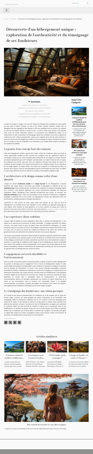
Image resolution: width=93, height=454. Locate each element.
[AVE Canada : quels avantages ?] (57, 346)
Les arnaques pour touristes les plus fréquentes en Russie (36, 358)
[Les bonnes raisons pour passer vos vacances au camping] (79, 172)
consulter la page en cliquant (56, 209)
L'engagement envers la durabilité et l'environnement (34, 114)
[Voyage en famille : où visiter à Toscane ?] (79, 346)
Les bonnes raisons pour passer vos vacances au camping (79, 181)
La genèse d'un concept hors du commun (34, 105)
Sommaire (35, 101)
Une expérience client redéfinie (34, 111)
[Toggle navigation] (6, 10)
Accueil (6, 19)
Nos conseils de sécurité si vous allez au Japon (79, 153)
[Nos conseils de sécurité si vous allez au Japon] (79, 143)
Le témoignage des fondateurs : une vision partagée (34, 117)
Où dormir (13, 19)
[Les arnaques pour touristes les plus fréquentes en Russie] (36, 346)
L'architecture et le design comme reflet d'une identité (34, 108)
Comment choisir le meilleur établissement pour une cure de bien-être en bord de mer (79, 122)
